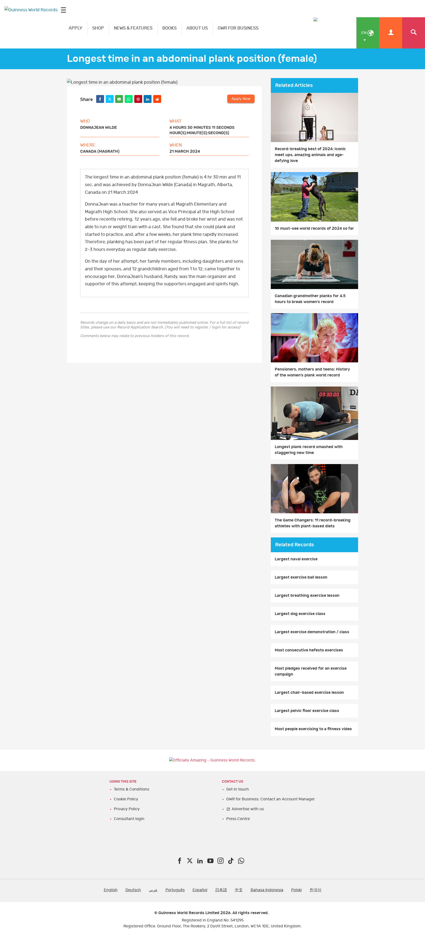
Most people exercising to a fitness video (313, 729)
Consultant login (129, 819)
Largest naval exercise (296, 559)
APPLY (75, 28)
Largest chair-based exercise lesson (309, 693)
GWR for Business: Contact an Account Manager (270, 799)
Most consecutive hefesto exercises (309, 650)
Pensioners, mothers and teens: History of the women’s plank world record (312, 372)
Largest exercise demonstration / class (312, 632)
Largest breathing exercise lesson (307, 596)
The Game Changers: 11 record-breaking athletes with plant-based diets (312, 523)
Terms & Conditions (131, 789)
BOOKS (169, 28)
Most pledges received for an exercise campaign (311, 671)
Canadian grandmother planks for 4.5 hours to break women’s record (310, 299)
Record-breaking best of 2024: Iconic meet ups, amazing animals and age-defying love (310, 155)
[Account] (390, 32)
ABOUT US (197, 28)
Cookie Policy (126, 799)
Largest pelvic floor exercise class (307, 711)
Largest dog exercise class (300, 614)
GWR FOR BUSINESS (238, 28)
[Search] (413, 32)
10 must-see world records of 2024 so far (314, 228)
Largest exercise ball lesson (301, 577)
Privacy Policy (127, 809)
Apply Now (240, 99)
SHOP (98, 28)
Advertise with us (248, 809)
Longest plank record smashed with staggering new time (309, 450)
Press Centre (238, 819)
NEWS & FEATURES (133, 28)
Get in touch (237, 789)
